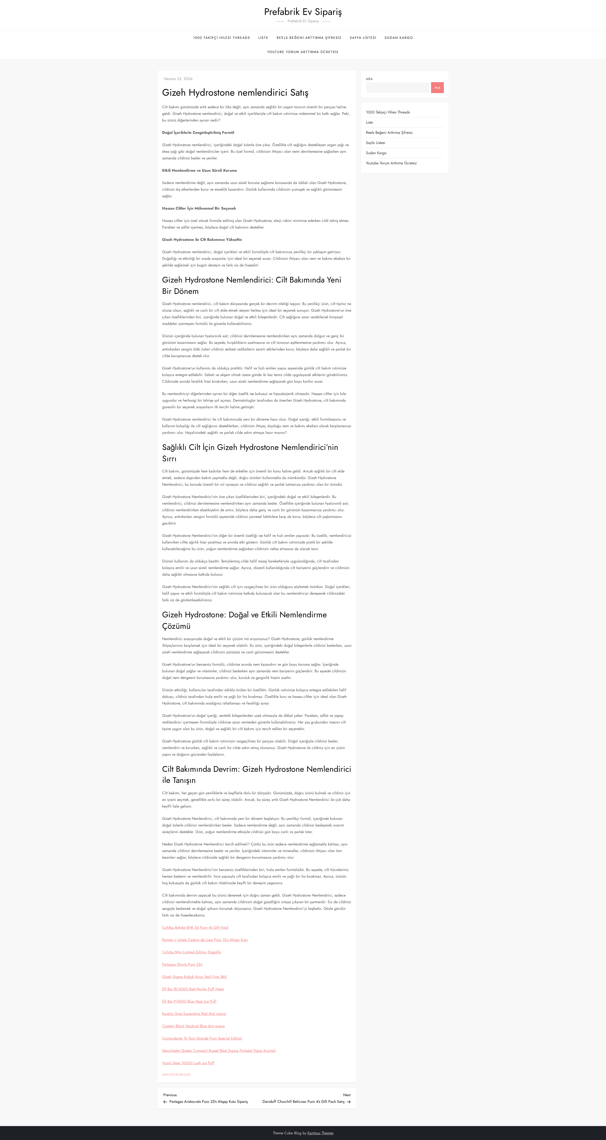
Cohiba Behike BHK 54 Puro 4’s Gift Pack (195, 927)
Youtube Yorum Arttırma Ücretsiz (303, 51)
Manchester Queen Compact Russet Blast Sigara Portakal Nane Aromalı (219, 1050)
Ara (369, 78)
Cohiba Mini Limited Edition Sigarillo (191, 952)
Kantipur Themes (320, 1133)
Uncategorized (176, 1075)
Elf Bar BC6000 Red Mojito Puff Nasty (193, 989)
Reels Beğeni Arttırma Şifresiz (309, 37)
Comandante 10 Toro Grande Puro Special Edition (202, 1038)
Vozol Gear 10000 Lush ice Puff (188, 1063)
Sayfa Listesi (363, 37)
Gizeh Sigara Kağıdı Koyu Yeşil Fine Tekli (194, 976)
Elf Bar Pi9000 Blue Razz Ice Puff (189, 1001)
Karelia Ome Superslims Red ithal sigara (194, 1013)
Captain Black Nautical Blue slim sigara (193, 1026)
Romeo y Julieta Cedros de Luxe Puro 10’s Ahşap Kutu (205, 940)
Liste (263, 37)
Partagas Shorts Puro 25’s (182, 964)
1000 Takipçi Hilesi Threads (221, 37)
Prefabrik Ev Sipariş (303, 11)
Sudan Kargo (399, 37)
